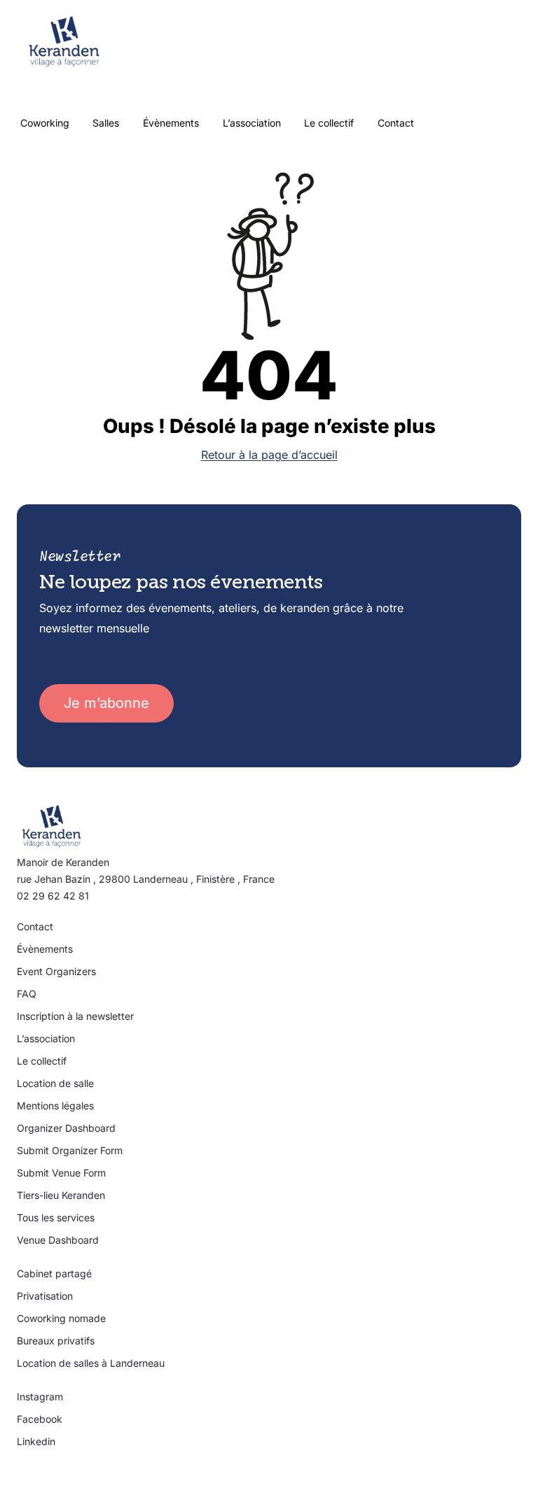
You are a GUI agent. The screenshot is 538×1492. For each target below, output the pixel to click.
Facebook (39, 1419)
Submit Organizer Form (70, 1150)
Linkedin (36, 1441)
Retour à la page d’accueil (269, 455)
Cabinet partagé (54, 1273)
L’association (46, 1038)
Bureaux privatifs (56, 1341)
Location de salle (55, 1083)
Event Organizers (56, 971)
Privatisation (45, 1296)
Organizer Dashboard (66, 1128)
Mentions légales (55, 1105)
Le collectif (42, 1061)
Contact (35, 926)
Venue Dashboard (58, 1240)
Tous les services (56, 1217)
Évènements (45, 949)
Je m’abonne (106, 703)
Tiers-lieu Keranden (61, 1195)
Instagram (40, 1396)
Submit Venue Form (61, 1173)
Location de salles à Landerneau (91, 1363)
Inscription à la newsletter (75, 1016)
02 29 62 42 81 (53, 896)
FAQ (26, 994)
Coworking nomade (61, 1318)
